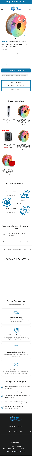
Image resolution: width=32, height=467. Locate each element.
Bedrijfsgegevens (15, 431)
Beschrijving (16, 82)
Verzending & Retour (16, 85)
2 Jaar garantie (16, 89)
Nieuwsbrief (15, 437)
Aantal (16, 57)
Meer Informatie (15, 426)
